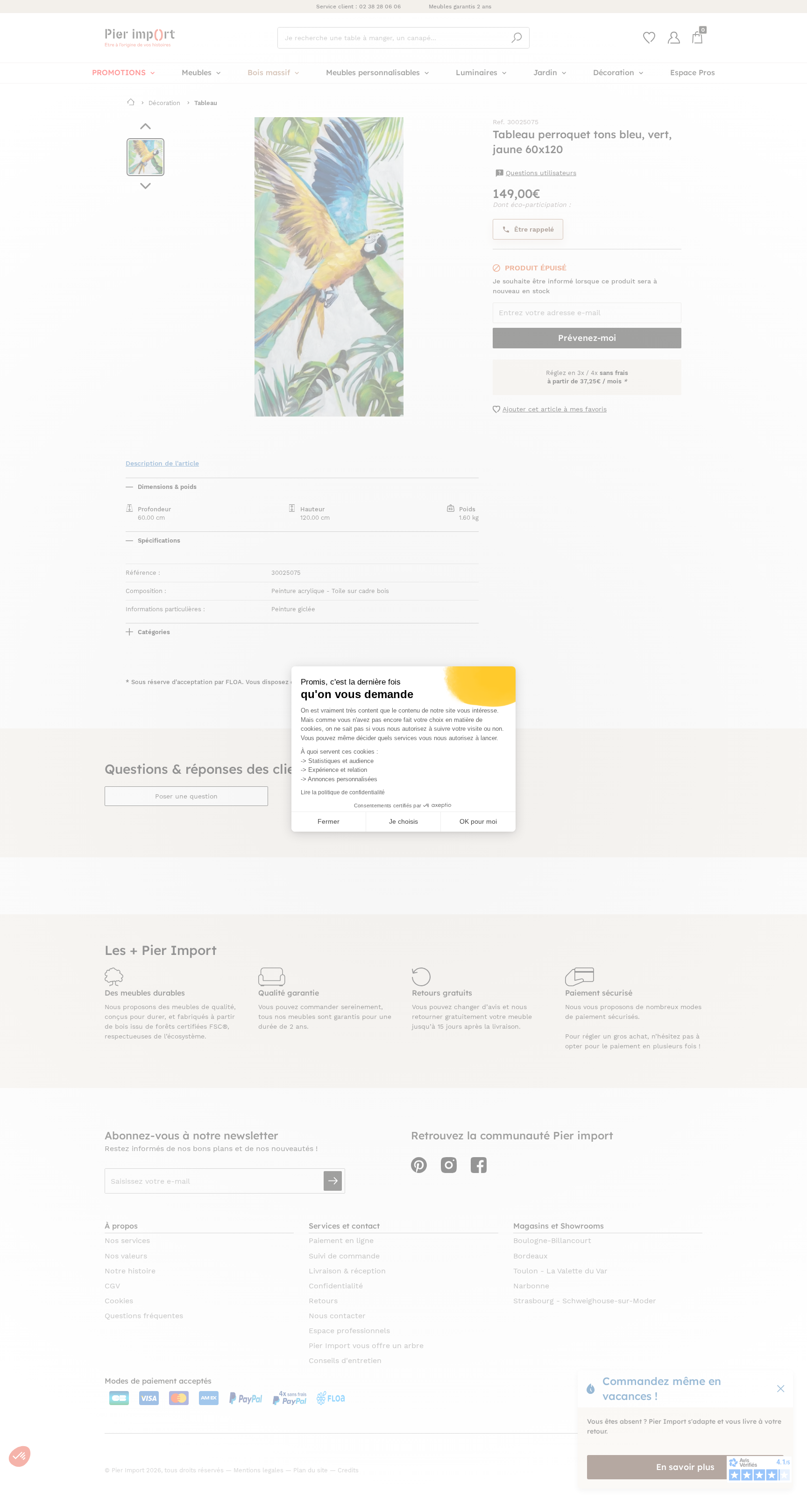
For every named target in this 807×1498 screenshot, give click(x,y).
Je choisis (403, 821)
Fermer (329, 821)
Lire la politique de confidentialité (343, 792)
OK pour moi (478, 821)
